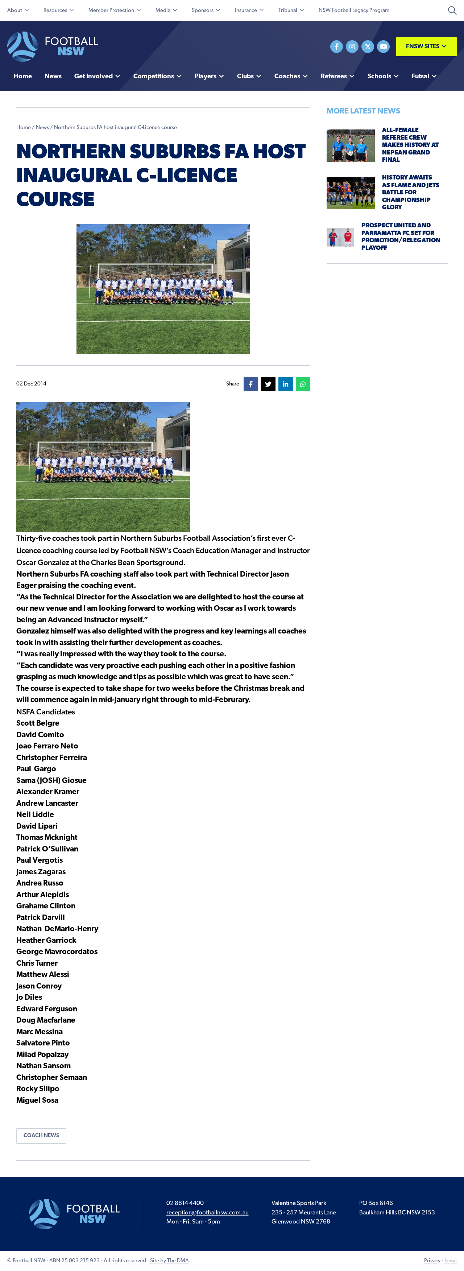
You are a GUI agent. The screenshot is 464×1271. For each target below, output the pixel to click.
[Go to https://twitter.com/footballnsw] (367, 46)
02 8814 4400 (185, 1203)
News (42, 128)
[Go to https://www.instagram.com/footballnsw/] (352, 46)
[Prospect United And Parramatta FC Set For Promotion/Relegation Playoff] (341, 237)
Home (23, 128)
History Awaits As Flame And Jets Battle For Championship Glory (410, 193)
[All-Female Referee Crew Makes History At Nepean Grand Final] (351, 145)
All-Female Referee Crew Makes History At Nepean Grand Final (410, 145)
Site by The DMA (169, 1261)
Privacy (432, 1261)
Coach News (41, 1136)
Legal (450, 1261)
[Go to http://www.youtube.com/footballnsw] (383, 46)
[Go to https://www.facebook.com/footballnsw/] (336, 46)
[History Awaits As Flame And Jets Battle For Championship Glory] (351, 193)
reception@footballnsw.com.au (207, 1213)
